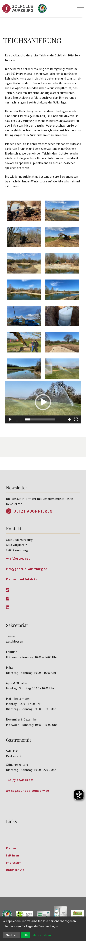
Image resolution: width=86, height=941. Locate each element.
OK (26, 935)
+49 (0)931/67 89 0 (18, 558)
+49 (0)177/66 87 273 (20, 780)
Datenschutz (15, 870)
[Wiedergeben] (10, 419)
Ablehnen (11, 935)
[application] (43, 402)
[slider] (40, 419)
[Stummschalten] (69, 419)
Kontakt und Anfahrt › (21, 579)
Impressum (14, 862)
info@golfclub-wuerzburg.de (26, 569)
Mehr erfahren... (42, 935)
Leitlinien (12, 855)
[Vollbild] (76, 419)
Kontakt (12, 848)
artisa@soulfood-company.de (27, 790)
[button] (43, 402)
